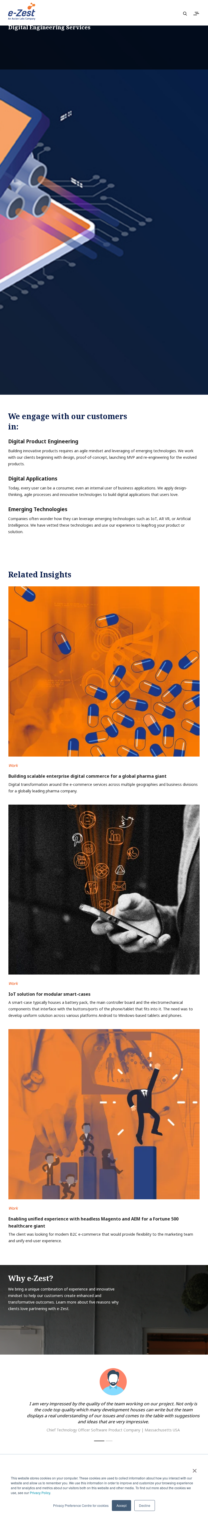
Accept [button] (121, 1505)
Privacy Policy (40, 1492)
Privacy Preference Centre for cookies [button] (81, 1505)
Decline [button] (144, 1505)
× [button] (194, 1469)
